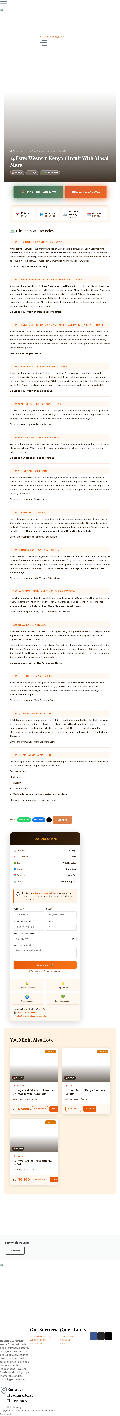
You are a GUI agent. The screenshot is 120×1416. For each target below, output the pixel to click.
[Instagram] (101, 1336)
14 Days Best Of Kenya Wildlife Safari (32, 1162)
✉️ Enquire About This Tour (86, 192)
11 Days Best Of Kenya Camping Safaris (85, 1092)
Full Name (19, 909)
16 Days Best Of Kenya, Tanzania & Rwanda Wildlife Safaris (33, 1092)
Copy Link (62, 819)
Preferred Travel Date (24, 934)
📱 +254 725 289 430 (24, 1012)
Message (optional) (22, 945)
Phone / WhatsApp (22, 921)
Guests (49, 921)
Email (49, 909)
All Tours (14, 151)
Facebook (38, 820)
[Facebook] (93, 1336)
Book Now (56, 1109)
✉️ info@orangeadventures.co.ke (30, 1016)
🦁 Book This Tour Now (38, 192)
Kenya (24, 151)
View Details (40, 1109)
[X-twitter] (108, 1336)
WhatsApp (24, 820)
